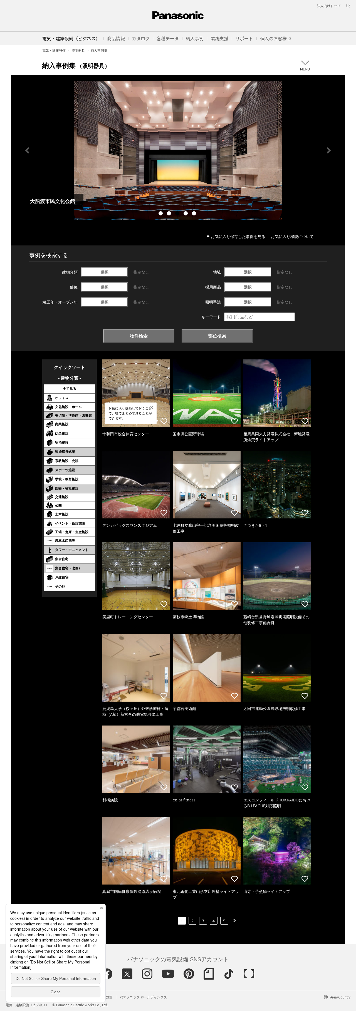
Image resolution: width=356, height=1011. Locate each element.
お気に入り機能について (292, 236)
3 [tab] (178, 214)
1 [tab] (161, 214)
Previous (27, 150)
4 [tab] (186, 214)
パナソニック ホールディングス (143, 997)
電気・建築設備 (54, 50)
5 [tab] (194, 214)
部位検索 (217, 336)
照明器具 (78, 50)
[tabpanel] (178, 150)
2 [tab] (169, 214)
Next (328, 150)
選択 (104, 272)
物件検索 (139, 336)
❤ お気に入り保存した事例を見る (235, 236)
